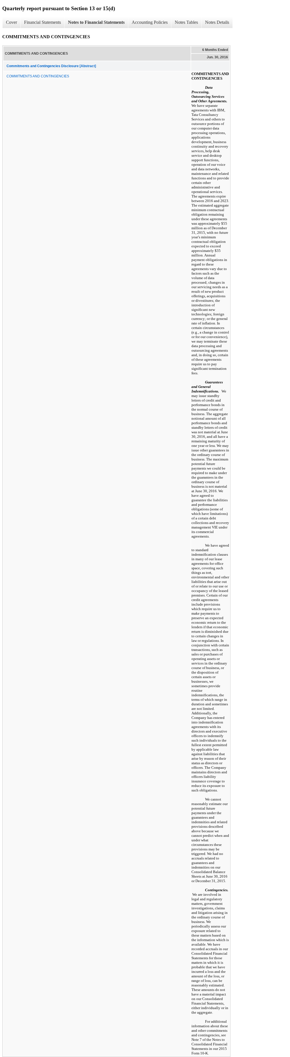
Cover (11, 22)
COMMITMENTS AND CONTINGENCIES (38, 76)
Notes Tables (186, 22)
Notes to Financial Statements (96, 22)
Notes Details (217, 22)
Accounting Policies (150, 22)
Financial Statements (42, 22)
